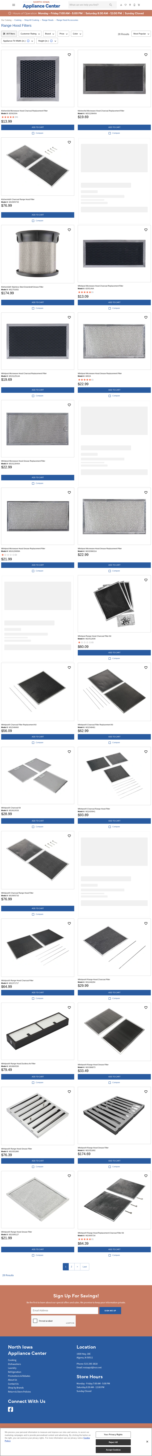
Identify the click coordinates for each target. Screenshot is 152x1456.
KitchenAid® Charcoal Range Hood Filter (17, 199)
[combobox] (30, 34)
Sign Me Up (110, 1310)
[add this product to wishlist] (69, 54)
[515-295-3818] (135, 5)
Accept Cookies (113, 1450)
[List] (126, 5)
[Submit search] (110, 5)
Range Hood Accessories (67, 20)
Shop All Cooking (31, 20)
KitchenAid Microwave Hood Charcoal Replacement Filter (24, 111)
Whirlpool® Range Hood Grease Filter (93, 1065)
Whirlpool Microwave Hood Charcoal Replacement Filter (100, 286)
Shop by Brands (16, 1387)
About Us (12, 1380)
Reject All (113, 1442)
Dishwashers (14, 1364)
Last (85, 1266)
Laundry (12, 1368)
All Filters (10, 33)
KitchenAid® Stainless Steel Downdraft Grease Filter (22, 287)
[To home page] (41, 4)
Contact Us (13, 1384)
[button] (13, 5)
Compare (39, 133)
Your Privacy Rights (113, 1434)
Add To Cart (38, 127)
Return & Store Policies (19, 1391)
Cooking (17, 20)
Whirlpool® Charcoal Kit (11, 808)
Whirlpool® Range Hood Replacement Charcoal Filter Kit (101, 1233)
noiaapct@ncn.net (92, 1367)
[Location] (130, 5)
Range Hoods (48, 20)
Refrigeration (14, 1372)
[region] (76, 1442)
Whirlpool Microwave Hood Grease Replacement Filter (100, 373)
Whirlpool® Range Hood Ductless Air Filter (18, 1064)
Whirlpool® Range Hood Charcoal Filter (17, 981)
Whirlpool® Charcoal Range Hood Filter (94, 809)
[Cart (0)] (139, 5)
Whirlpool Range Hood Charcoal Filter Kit (94, 636)
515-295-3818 (91, 1363)
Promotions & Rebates (19, 1376)
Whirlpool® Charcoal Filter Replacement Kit (18, 725)
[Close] (147, 1441)
